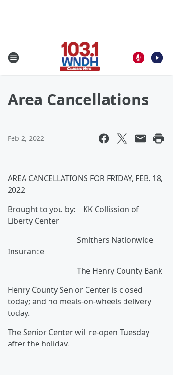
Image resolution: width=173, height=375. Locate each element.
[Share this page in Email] (140, 138)
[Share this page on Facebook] (104, 138)
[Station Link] (80, 57)
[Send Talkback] (138, 57)
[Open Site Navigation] (13, 57)
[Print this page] (158, 138)
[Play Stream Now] (157, 57)
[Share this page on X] (122, 138)
